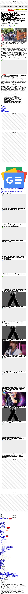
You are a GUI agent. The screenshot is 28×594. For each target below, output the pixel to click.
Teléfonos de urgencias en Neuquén (9, 576)
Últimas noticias (5, 6)
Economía (2, 524)
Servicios (2, 526)
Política (2, 520)
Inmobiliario (3, 554)
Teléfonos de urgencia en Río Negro (9, 575)
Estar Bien (4, 536)
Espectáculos (4, 534)
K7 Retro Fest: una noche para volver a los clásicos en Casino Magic (13, 209)
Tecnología (3, 541)
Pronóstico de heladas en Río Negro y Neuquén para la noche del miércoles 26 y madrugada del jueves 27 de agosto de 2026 (13, 389)
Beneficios (3, 578)
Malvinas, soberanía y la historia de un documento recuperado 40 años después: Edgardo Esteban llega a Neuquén (13, 455)
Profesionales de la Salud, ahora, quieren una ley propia (13, 76)
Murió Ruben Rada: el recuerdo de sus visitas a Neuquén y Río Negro (13, 372)
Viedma (2, 565)
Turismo (2, 525)
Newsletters (4, 527)
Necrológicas (3, 570)
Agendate (4, 530)
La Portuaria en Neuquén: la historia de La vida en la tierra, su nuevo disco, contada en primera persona (14, 225)
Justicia (3, 522)
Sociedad (2, 537)
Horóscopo (3, 539)
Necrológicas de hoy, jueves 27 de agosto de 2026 (12, 241)
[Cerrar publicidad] (1, 514)
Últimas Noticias (5, 518)
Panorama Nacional (6, 549)
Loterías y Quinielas (5, 571)
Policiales (2, 552)
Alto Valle (2, 561)
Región (2, 12)
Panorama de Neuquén (7, 546)
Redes (1, 529)
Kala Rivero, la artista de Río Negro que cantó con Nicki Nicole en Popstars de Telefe (14, 356)
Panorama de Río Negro (7, 547)
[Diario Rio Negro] (1, 583)
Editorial (3, 545)
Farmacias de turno (5, 572)
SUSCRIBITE (20, 9)
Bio (2, 540)
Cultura (2, 532)
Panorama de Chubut (6, 548)
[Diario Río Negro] (3, 9)
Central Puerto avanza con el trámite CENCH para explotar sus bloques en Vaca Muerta (13, 257)
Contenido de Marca (5, 557)
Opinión (2, 544)
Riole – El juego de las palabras (8, 573)
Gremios (3, 521)
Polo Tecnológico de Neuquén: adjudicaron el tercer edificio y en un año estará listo (13, 438)
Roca (16, 6)
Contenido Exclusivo (5, 555)
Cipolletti (2, 564)
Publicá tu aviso (4, 568)
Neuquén (12, 6)
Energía (2, 523)
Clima (2, 538)
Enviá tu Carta (4, 551)
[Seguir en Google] (1, 45)
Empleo (2, 567)
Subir (3, 582)
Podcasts (2, 553)
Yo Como (3, 542)
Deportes (2, 531)
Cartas (2, 550)
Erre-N (2, 533)
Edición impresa (4, 558)
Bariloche (20, 6)
